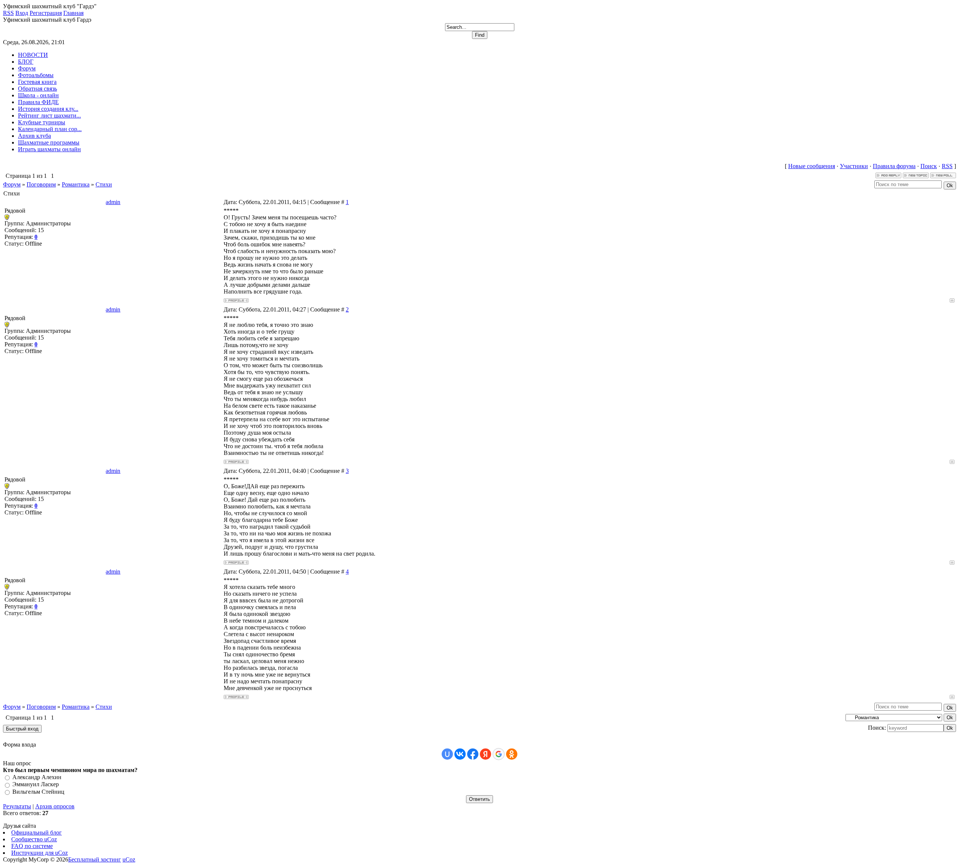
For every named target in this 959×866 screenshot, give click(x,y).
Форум (12, 184)
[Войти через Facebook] (472, 754)
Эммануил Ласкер (35, 784)
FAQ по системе (32, 846)
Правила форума (894, 166)
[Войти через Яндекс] (485, 754)
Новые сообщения (811, 166)
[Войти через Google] (499, 754)
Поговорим (41, 184)
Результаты (17, 806)
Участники (854, 166)
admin (113, 202)
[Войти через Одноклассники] (511, 754)
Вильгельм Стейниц (38, 791)
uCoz (128, 859)
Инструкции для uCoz (39, 853)
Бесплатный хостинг (94, 859)
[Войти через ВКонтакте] (460, 754)
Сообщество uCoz (34, 839)
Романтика (76, 184)
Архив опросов (55, 806)
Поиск (928, 166)
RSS (947, 166)
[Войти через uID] (447, 754)
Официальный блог (36, 832)
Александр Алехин (36, 777)
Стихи (104, 184)
